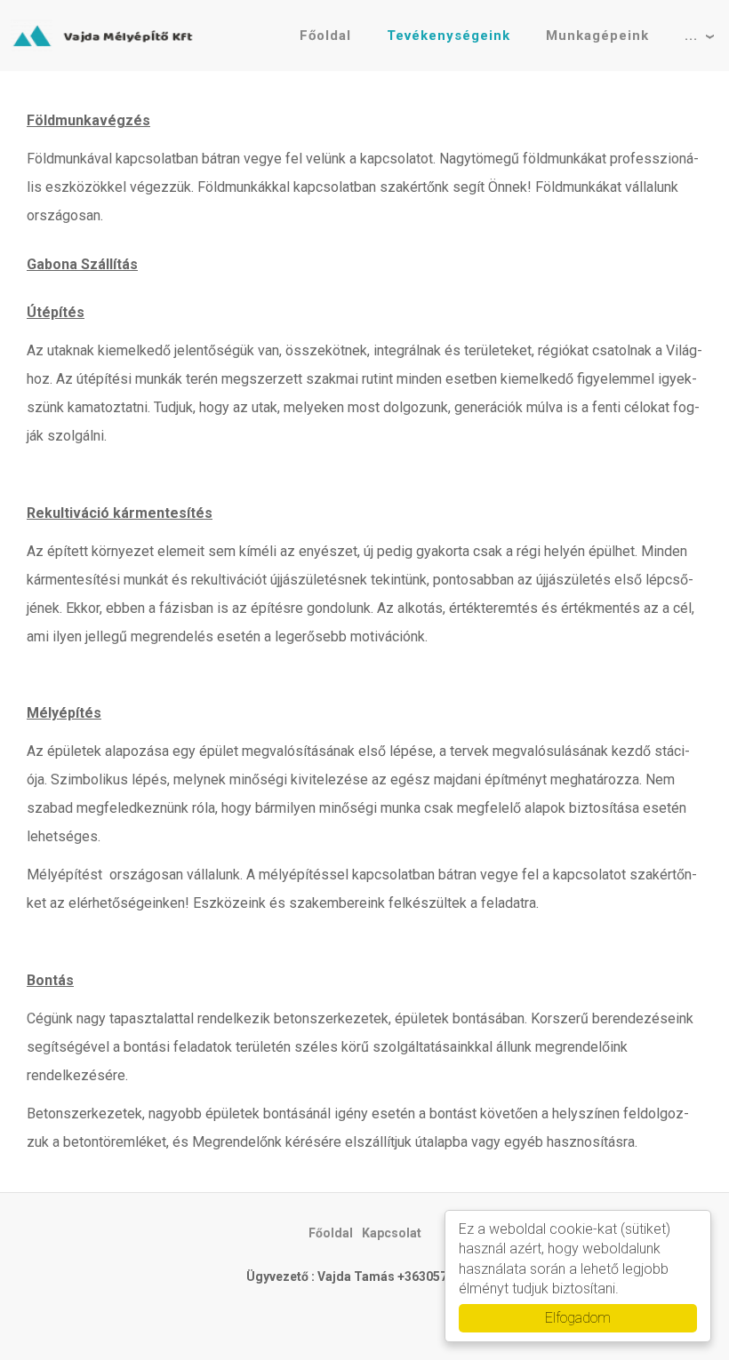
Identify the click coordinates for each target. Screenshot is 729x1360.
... (691, 36)
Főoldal (325, 36)
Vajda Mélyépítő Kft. (106, 35)
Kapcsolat (391, 1233)
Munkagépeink (597, 36)
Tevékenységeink (448, 36)
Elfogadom (578, 1317)
